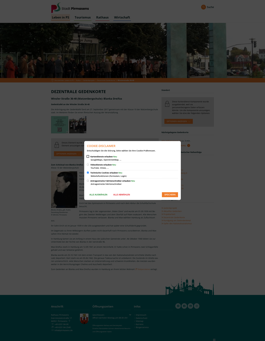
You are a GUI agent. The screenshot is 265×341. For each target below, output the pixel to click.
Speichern (170, 194)
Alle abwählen (121, 194)
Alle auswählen (98, 194)
